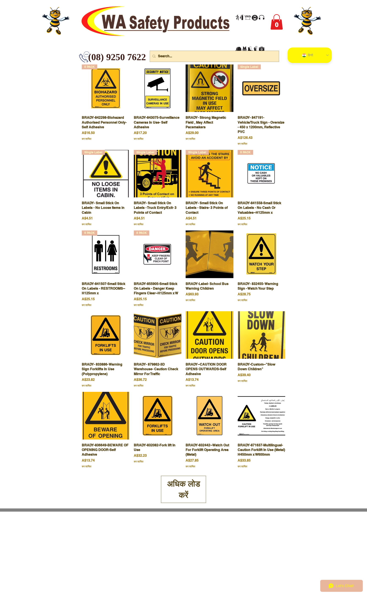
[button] (276, 22)
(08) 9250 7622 (91, 57)
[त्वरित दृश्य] (158, 88)
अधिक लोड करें (183, 489)
